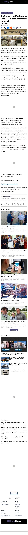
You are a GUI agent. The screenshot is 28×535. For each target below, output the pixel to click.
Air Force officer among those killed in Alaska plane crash (13, 432)
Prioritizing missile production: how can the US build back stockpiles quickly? (18, 364)
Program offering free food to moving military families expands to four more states (12, 299)
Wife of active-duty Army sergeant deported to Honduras (12, 423)
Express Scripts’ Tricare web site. (9, 184)
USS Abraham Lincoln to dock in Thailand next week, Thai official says (14, 442)
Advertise (3, 512)
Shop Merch (17, 507)
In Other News (5, 209)
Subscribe (17, 503)
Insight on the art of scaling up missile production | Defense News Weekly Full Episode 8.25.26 (16, 358)
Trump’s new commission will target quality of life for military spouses (14, 251)
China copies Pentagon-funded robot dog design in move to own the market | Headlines (17, 370)
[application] (14, 344)
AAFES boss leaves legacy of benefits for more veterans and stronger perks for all (12, 227)
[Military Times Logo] (8, 2)
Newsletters (17, 504)
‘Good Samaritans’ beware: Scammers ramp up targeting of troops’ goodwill (12, 275)
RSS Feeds (17, 506)
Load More (14, 330)
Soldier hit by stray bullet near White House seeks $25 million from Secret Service (13, 322)
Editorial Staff (4, 517)
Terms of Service (4, 504)
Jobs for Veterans (18, 515)
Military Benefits (7, 13)
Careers (16, 513)
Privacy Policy (4, 503)
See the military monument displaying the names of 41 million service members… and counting (12, 353)
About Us (17, 512)
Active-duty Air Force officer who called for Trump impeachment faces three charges (13, 427)
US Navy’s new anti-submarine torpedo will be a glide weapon (12, 437)
